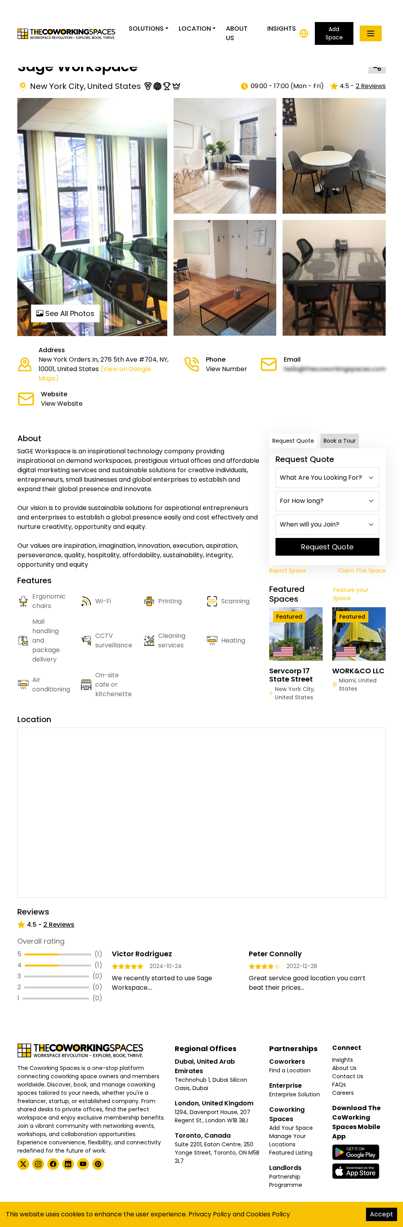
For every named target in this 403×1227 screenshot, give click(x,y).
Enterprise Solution (294, 1094)
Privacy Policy (210, 1214)
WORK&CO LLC (358, 671)
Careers (343, 1093)
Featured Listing (290, 1153)
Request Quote (293, 441)
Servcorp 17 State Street (291, 675)
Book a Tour (340, 441)
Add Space (334, 33)
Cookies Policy (268, 1214)
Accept (381, 1214)
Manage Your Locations (287, 1140)
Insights (281, 28)
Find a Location (290, 1070)
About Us (237, 33)
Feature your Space (350, 594)
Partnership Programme (285, 1181)
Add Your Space (291, 1128)
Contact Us (347, 1076)
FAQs (339, 1084)
